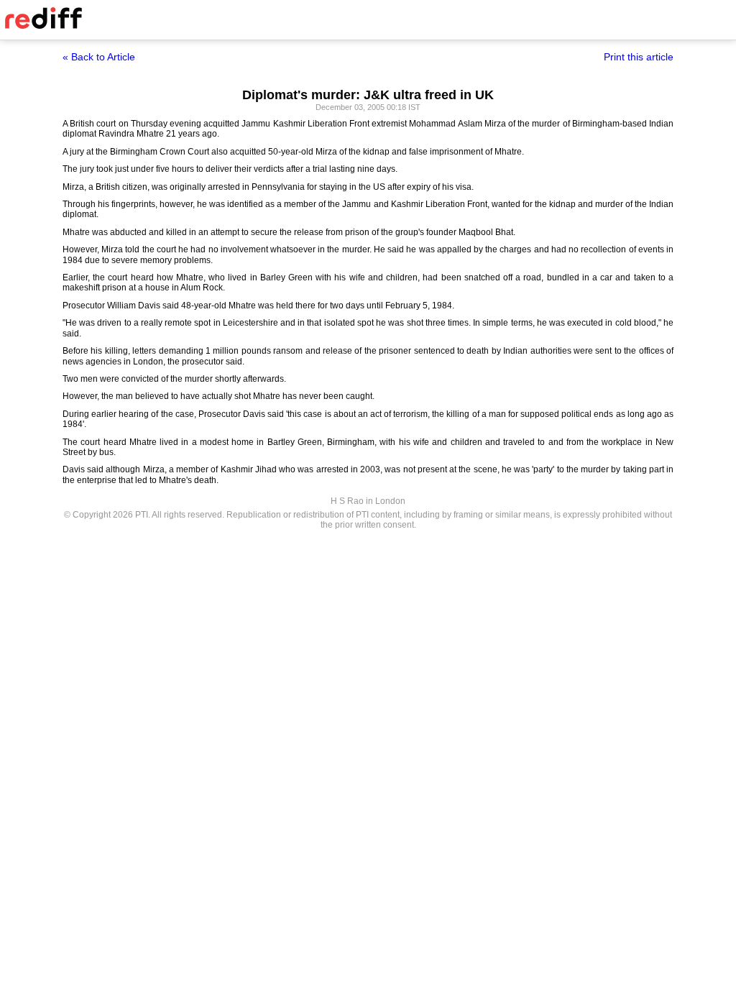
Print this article (638, 57)
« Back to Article (99, 57)
